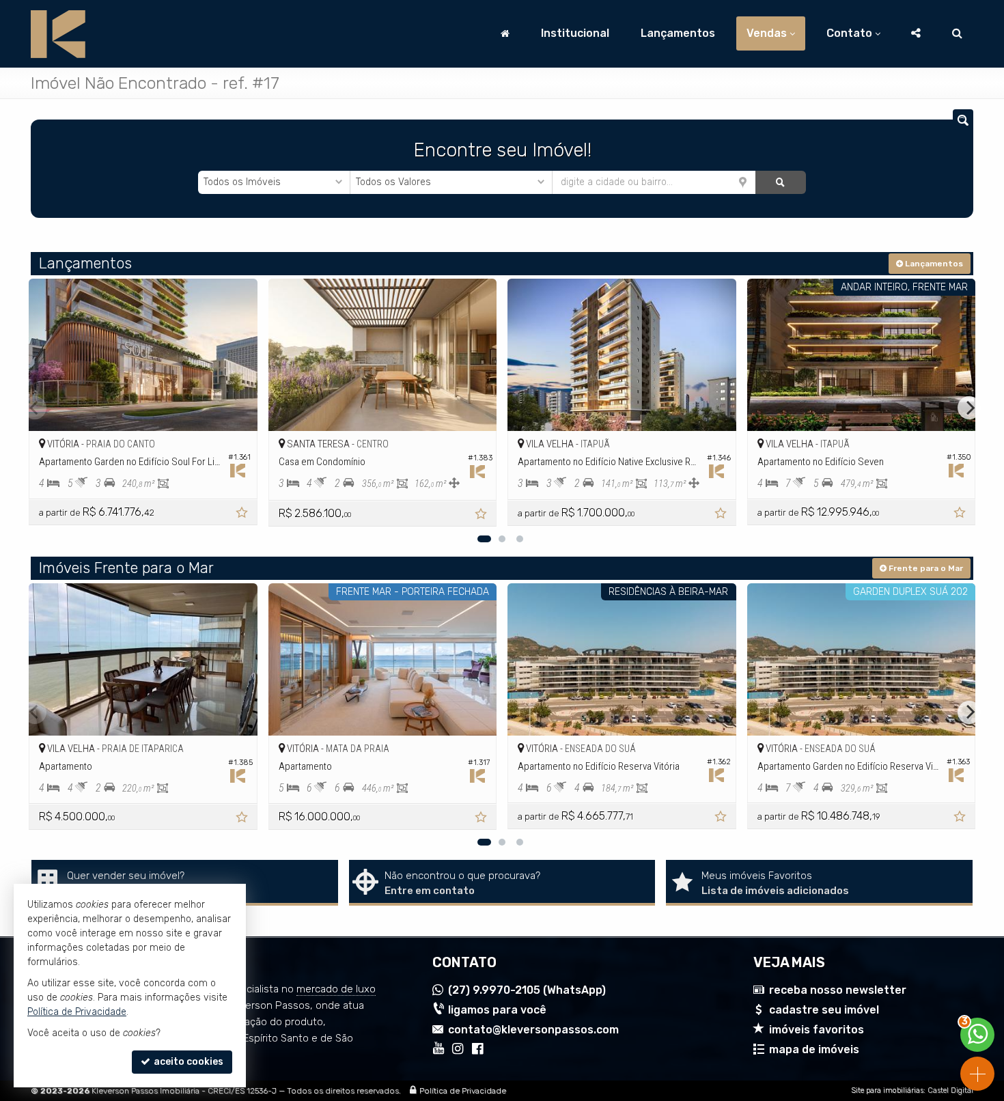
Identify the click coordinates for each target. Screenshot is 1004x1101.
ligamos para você (497, 1009)
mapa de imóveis (814, 1049)
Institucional (575, 33)
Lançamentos (678, 33)
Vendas (767, 33)
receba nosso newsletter (837, 990)
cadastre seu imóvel (824, 1009)
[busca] (957, 33)
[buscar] (780, 182)
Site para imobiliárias (887, 1090)
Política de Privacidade (462, 1091)
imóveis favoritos (816, 1029)
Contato (849, 33)
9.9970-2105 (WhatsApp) (527, 990)
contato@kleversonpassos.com (533, 1029)
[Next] (969, 407)
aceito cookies (187, 1062)
